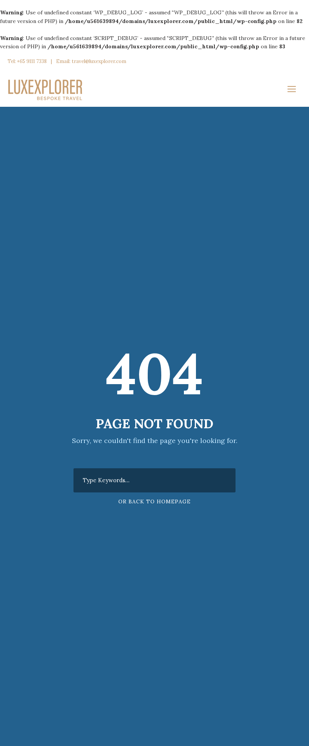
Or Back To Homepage (154, 501)
